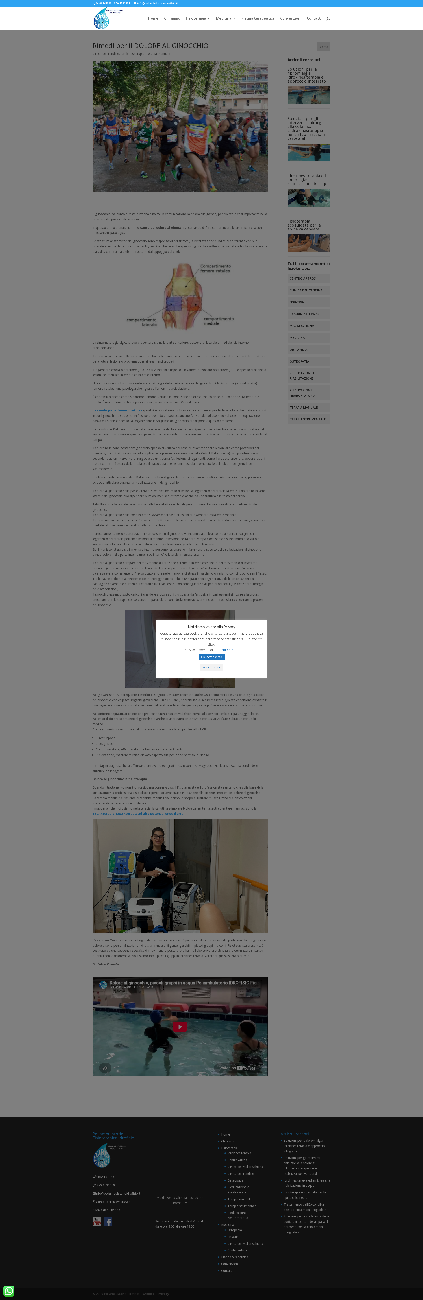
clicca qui (228, 649)
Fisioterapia (196, 19)
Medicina (223, 19)
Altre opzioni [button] (211, 667)
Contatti (314, 19)
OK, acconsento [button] (211, 657)
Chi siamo (172, 19)
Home (153, 19)
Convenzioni (290, 19)
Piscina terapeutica (258, 19)
